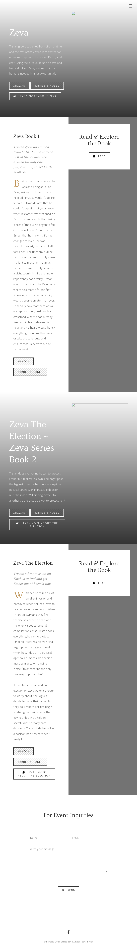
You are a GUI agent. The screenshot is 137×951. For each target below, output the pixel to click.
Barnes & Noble (47, 85)
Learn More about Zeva (38, 96)
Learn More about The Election (40, 525)
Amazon (19, 85)
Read (102, 156)
